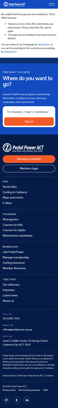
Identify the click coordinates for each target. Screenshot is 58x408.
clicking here (44, 44)
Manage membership (16, 257)
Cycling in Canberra (15, 192)
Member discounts (14, 268)
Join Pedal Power (13, 252)
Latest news (10, 295)
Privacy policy (9, 390)
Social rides (10, 186)
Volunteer (9, 290)
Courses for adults (14, 230)
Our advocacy (11, 284)
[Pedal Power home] (29, 147)
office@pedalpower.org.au (17, 329)
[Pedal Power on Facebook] (16, 400)
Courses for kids (13, 225)
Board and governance (29, 390)
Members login (29, 168)
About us (8, 301)
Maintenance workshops (17, 235)
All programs (10, 219)
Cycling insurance (14, 263)
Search (29, 121)
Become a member (29, 159)
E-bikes (7, 203)
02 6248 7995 (11, 318)
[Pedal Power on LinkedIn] (26, 400)
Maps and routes (13, 197)
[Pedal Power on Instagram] (6, 400)
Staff (45, 390)
